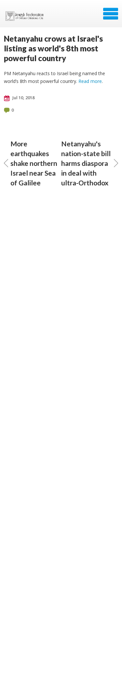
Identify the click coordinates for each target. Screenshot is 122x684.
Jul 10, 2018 (22, 98)
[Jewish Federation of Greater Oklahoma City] (26, 16)
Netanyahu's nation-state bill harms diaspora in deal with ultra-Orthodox (86, 163)
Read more (90, 81)
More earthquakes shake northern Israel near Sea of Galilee (33, 163)
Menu (110, 14)
